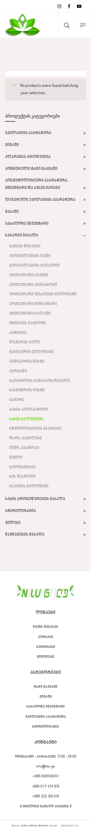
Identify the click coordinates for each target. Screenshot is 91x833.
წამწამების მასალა (24, 534)
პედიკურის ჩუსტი (26, 361)
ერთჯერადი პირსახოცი (33, 285)
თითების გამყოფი (27, 323)
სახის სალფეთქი (26, 419)
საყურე (16, 400)
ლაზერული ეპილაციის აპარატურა (40, 200)
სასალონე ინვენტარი (27, 223)
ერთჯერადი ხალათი (30, 313)
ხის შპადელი (22, 476)
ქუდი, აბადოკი (24, 448)
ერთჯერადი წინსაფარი (33, 304)
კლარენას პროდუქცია (28, 157)
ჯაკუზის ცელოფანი (29, 486)
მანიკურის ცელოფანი (31, 352)
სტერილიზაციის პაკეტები (35, 428)
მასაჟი (12, 212)
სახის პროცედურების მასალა (35, 499)
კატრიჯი (17, 333)
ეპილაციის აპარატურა (28, 133)
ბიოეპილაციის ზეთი (30, 256)
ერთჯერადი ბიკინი (28, 275)
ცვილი (15, 457)
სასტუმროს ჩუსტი (27, 390)
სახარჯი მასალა (21, 235)
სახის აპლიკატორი (28, 409)
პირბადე (18, 371)
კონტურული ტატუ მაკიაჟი (31, 169)
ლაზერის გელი (24, 342)
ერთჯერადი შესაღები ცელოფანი (43, 294)
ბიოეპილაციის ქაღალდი (34, 265)
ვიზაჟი (12, 145)
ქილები (12, 523)
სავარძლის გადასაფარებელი (39, 381)
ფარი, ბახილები (25, 438)
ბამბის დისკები (24, 246)
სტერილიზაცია (20, 511)
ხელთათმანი (22, 467)
